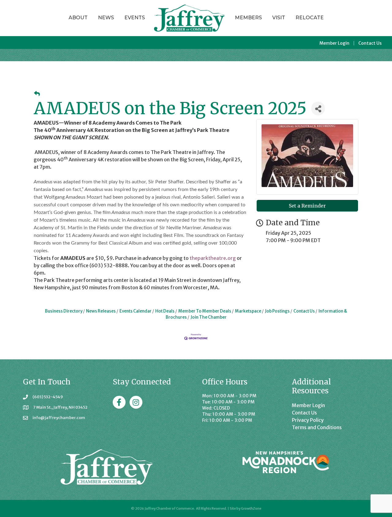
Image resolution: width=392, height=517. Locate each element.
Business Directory (63, 311)
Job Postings (277, 311)
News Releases (101, 311)
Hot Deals (165, 311)
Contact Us (370, 43)
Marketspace (248, 311)
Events (134, 18)
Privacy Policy (308, 420)
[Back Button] (37, 93)
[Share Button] (318, 108)
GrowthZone (251, 508)
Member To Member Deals (204, 311)
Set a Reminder (307, 206)
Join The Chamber (208, 317)
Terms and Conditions (317, 427)
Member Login (334, 43)
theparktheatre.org (213, 258)
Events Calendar (135, 311)
